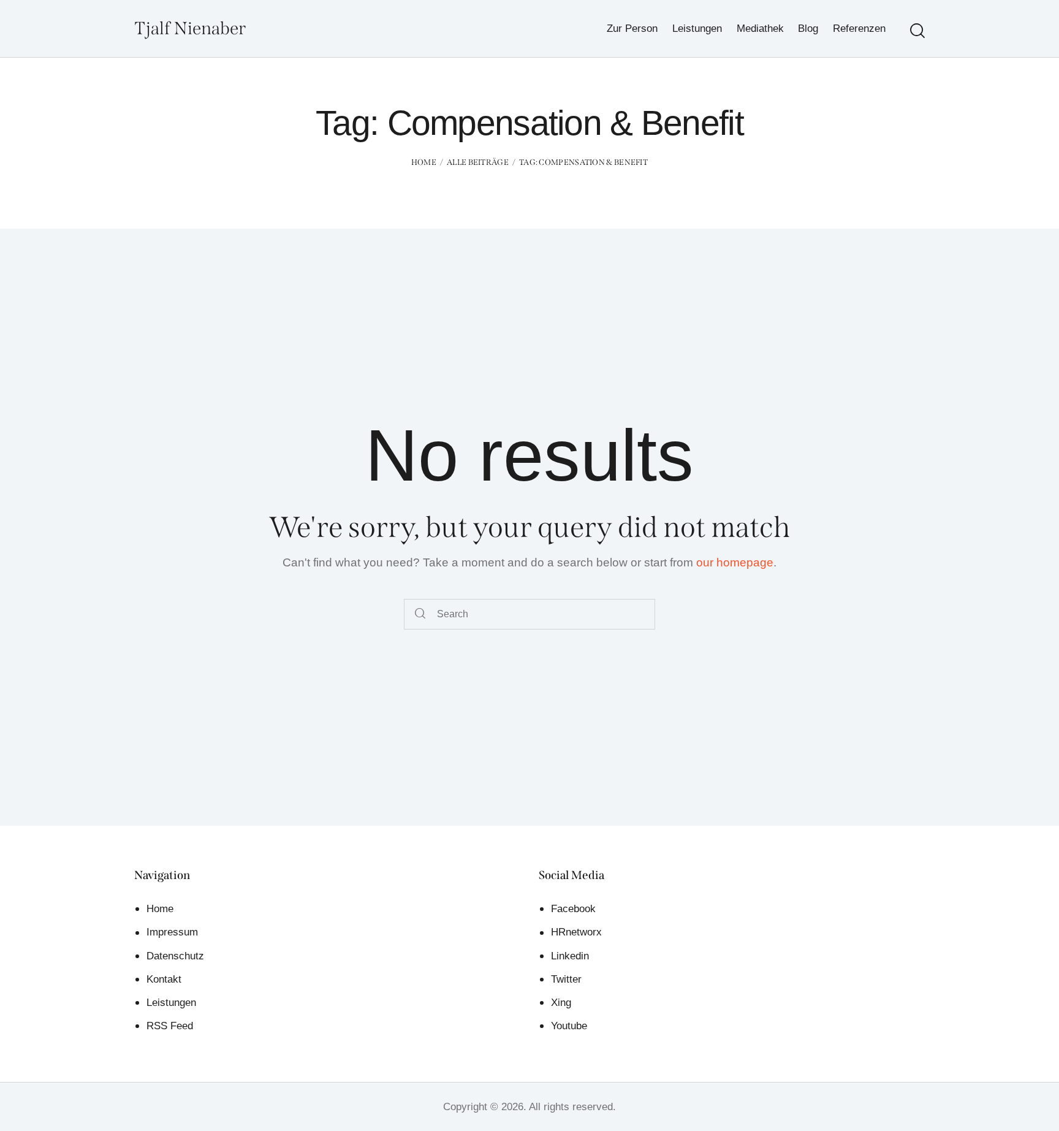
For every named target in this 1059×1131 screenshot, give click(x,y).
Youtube (569, 1026)
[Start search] (917, 30)
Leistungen (171, 1002)
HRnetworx (576, 932)
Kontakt (163, 979)
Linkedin (570, 956)
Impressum (172, 932)
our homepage (734, 562)
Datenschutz (175, 956)
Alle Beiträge (478, 162)
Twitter (566, 979)
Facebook (573, 909)
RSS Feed (169, 1026)
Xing (561, 1002)
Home (423, 162)
